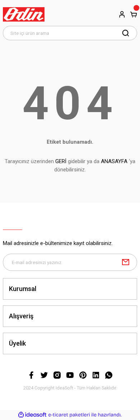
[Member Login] (122, 14)
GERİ (60, 161)
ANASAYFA (114, 161)
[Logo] (24, 14)
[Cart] (133, 14)
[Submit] (125, 262)
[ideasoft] (32, 415)
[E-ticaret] (69, 414)
